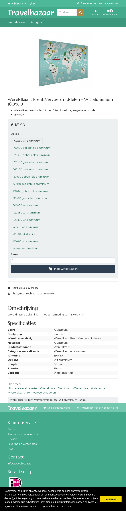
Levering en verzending (22, 443)
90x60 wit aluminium (26, 248)
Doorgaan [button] (111, 499)
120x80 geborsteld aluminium (32, 155)
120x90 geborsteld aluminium (31, 162)
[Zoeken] (80, 12)
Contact (13, 429)
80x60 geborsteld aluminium (31, 191)
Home (12, 388)
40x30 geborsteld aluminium (31, 176)
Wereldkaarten (17, 22)
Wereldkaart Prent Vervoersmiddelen (32, 392)
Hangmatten (39, 22)
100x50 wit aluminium (26, 205)
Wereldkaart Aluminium (56, 388)
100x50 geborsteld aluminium (31, 147)
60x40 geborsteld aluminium (31, 183)
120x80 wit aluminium (27, 212)
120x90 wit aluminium (26, 219)
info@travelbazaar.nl (20, 463)
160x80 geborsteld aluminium (31, 169)
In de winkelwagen (65, 268)
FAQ (10, 448)
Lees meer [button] (66, 506)
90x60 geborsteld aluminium (31, 198)
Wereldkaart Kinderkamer (90, 388)
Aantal (15, 254)
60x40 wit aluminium (26, 234)
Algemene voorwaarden (23, 434)
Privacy (12, 439)
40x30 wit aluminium (26, 227)
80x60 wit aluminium (26, 241)
